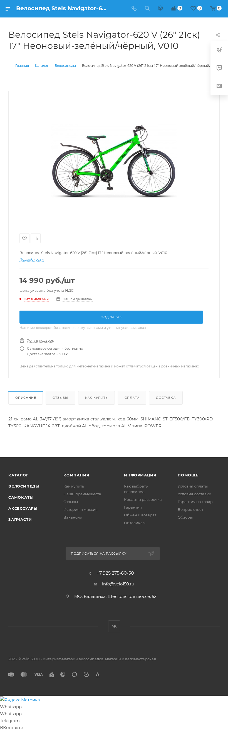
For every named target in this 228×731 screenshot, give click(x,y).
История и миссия (80, 509)
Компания (76, 475)
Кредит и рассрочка (143, 499)
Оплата (132, 398)
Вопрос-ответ (190, 509)
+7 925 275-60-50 (115, 573)
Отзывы (60, 398)
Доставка (165, 398)
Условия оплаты (193, 486)
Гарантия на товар (195, 501)
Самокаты (20, 497)
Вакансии (72, 517)
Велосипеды (23, 486)
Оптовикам (134, 523)
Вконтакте (114, 626)
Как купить (96, 398)
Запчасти (20, 519)
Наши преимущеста (82, 494)
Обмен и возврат (140, 515)
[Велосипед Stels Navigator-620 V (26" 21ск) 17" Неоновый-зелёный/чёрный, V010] (114, 161)
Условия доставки (194, 494)
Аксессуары (23, 508)
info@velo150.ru (118, 584)
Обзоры (185, 517)
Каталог (18, 475)
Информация (140, 475)
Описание (25, 398)
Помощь (188, 475)
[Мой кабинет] (160, 8)
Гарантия (133, 507)
